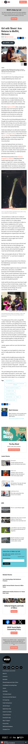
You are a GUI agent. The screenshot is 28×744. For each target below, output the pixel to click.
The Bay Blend (14, 444)
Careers (4, 688)
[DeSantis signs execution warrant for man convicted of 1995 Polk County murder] (5, 473)
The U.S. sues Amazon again (17, 507)
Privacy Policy (6, 723)
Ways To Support (6, 720)
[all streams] (26, 742)
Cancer (17, 396)
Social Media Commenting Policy (10, 685)
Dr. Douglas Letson (10, 390)
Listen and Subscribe (14, 449)
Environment (13, 460)
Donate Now (14, 647)
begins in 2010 (11, 107)
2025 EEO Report (6, 705)
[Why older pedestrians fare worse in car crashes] (5, 494)
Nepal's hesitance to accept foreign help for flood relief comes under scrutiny (17, 539)
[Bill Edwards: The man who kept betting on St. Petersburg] (5, 484)
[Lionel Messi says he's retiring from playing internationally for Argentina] (5, 530)
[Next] (25, 64)
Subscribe (14, 18)
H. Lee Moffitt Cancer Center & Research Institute (15, 384)
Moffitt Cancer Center (10, 400)
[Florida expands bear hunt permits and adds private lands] (5, 463)
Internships (5, 691)
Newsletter (5, 679)
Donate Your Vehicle (7, 711)
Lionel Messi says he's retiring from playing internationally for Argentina (18, 529)
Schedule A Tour (6, 729)
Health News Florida (15, 491)
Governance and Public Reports (9, 697)
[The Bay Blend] (14, 434)
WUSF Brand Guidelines (8, 726)
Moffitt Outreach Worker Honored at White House (13, 586)
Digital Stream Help (7, 708)
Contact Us (5, 676)
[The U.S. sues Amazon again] (5, 510)
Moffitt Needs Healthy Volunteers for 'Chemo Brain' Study (14, 592)
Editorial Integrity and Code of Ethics (14, 607)
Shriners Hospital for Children (12, 387)
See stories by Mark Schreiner (16, 418)
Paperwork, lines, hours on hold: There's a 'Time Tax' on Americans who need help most (18, 519)
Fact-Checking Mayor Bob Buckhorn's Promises (12, 580)
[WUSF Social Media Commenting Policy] (14, 622)
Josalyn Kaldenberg (10, 393)
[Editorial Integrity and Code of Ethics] (14, 600)
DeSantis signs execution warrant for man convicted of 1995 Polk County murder (17, 474)
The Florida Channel (7, 694)
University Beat (9, 380)
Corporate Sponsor (7, 714)
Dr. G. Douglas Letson (9, 133)
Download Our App (7, 717)
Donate (24, 2)
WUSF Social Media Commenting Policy (14, 628)
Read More (14, 611)
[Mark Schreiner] (4, 412)
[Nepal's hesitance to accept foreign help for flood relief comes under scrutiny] (5, 540)
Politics (12, 481)
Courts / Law (13, 470)
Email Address (7, 558)
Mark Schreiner (9, 37)
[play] (2, 742)
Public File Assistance (7, 703)
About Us (5, 673)
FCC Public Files (6, 700)
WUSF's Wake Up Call (14, 10)
